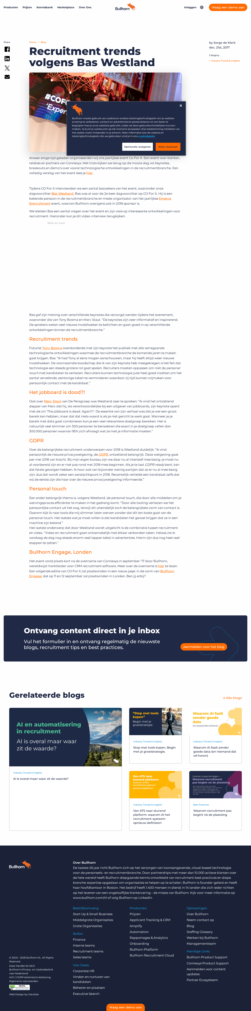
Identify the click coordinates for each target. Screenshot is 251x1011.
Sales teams (82, 957)
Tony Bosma (52, 348)
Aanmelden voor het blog (203, 647)
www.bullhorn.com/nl (90, 898)
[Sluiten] (181, 106)
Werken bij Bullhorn (202, 938)
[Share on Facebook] (7, 50)
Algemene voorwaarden (23, 981)
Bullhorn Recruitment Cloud (152, 955)
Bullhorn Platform (144, 949)
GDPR (103, 454)
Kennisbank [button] (45, 7)
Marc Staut (52, 401)
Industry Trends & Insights (225, 60)
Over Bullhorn (197, 914)
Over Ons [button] (85, 7)
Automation (139, 932)
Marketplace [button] (65, 7)
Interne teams (84, 945)
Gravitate (33, 994)
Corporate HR (83, 971)
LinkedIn (145, 898)
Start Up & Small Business (92, 914)
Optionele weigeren (137, 146)
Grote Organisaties (87, 926)
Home (32, 42)
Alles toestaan (168, 146)
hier (89, 173)
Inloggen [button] (190, 7)
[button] (201, 7)
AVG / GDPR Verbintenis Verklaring (30, 977)
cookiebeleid (146, 136)
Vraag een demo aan (228, 7)
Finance (79, 939)
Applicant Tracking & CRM (150, 920)
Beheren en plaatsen (89, 988)
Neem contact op (200, 920)
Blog (43, 42)
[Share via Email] (7, 77)
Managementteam (201, 943)
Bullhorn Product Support (207, 957)
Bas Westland (62, 193)
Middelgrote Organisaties (93, 920)
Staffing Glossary (200, 932)
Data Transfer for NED (22, 965)
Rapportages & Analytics (149, 938)
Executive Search (86, 994)
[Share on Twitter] (7, 69)
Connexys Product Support (208, 963)
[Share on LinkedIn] (7, 59)
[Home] (125, 9)
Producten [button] (11, 7)
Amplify (136, 926)
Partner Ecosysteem (202, 980)
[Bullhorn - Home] (20, 865)
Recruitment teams (88, 951)
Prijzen (27, 7)
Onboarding (139, 943)
